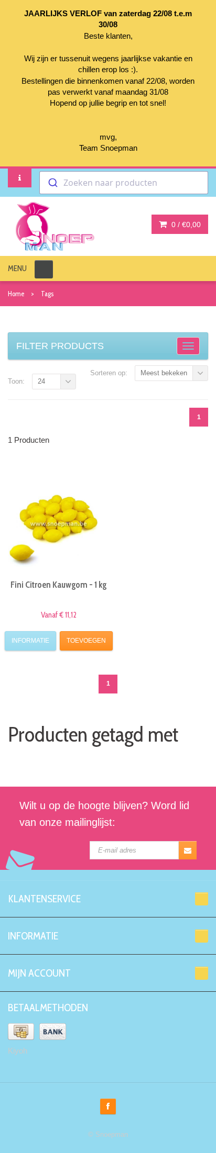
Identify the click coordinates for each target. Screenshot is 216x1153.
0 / (185, 224)
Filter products (60, 346)
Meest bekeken (164, 373)
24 (41, 381)
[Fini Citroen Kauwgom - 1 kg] (59, 520)
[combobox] (123, 182)
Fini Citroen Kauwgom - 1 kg (58, 584)
